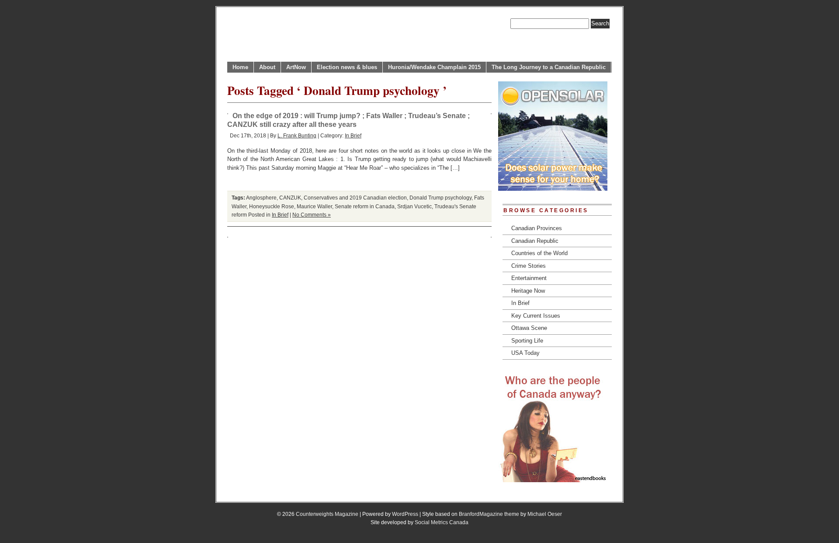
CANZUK (290, 197)
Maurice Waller (314, 206)
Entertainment (529, 278)
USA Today (525, 353)
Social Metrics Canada (441, 522)
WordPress (405, 514)
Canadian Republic (534, 241)
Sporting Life (527, 340)
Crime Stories (528, 266)
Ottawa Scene (529, 328)
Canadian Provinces (536, 228)
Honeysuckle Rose (271, 206)
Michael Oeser (544, 514)
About (267, 67)
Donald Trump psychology (440, 197)
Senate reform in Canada (365, 206)
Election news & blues (347, 67)
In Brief (353, 135)
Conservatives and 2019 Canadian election (355, 197)
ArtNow (296, 67)
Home (240, 67)
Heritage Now (528, 290)
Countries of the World (539, 253)
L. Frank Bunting (296, 135)
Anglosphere (261, 197)
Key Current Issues (535, 315)
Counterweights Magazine (327, 514)
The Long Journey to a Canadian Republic (549, 67)
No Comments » (311, 214)
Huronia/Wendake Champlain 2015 (434, 67)
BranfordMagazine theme (489, 514)
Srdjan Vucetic (414, 206)
